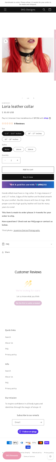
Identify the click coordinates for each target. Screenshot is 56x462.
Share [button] (7, 252)
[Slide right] (34, 98)
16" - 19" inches (11, 139)
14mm (18, 149)
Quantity (5, 155)
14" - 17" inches (35, 133)
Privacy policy (11, 354)
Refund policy (37, 452)
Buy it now (28, 177)
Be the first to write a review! (28, 303)
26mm (30, 149)
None (7, 149)
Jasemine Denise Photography (26, 230)
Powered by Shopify (23, 452)
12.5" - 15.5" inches (13, 133)
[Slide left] (22, 98)
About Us (9, 343)
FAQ (6, 349)
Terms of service (29, 456)
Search (8, 337)
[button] (5, 9)
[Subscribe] (41, 422)
